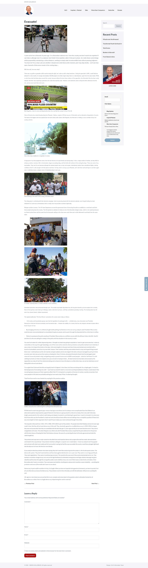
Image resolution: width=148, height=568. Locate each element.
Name (26, 526)
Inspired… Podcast (76, 10)
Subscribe (111, 10)
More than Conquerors (98, 10)
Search (105, 23)
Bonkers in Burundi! (109, 52)
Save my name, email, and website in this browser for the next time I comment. (48, 551)
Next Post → (95, 483)
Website (26, 543)
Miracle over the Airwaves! (111, 39)
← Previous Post (29, 483)
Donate (120, 10)
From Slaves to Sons (109, 57)
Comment (27, 501)
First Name (108, 104)
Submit (112, 140)
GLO (65, 10)
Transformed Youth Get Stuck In (112, 43)
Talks (86, 10)
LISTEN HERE (112, 86)
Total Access (106, 48)
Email (26, 535)
